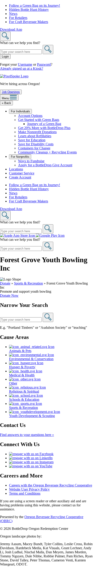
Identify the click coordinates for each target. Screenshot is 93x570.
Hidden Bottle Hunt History (29, 10)
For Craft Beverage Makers (28, 22)
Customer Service (21, 173)
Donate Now (9, 295)
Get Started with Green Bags (38, 120)
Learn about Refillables (34, 136)
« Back (6, 103)
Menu (6, 98)
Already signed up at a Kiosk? (21, 68)
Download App (11, 29)
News (13, 14)
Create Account (20, 177)
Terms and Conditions (24, 493)
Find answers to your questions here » (27, 435)
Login (5, 56)
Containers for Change (34, 148)
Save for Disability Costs (35, 144)
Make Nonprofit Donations (37, 132)
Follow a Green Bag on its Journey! (34, 5)
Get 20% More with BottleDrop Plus (44, 128)
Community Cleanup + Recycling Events (47, 152)
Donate (5, 283)
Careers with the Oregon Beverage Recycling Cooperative (50, 485)
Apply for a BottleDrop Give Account (45, 165)
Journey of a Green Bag (44, 124)
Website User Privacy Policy (29, 489)
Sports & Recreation (28, 283)
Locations (16, 169)
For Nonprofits (20, 156)
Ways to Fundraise (31, 161)
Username (25, 64)
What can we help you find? (20, 43)
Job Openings (11, 92)
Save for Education (31, 140)
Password (44, 64)
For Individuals (20, 111)
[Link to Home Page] (14, 76)
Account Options (30, 116)
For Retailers (18, 18)
